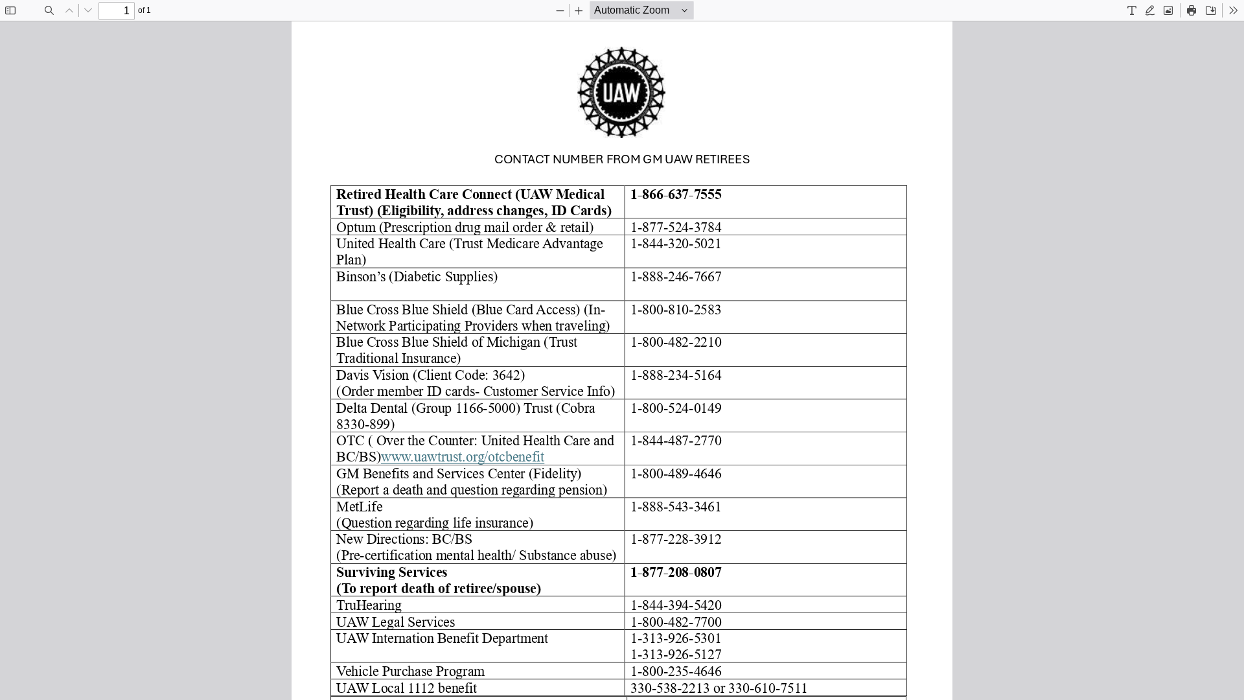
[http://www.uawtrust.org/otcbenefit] (462, 457)
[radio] (1132, 10)
